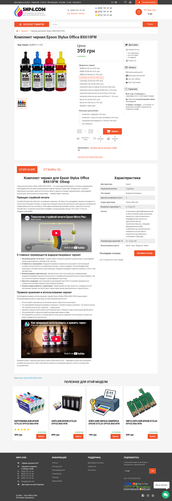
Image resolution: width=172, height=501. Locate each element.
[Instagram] (149, 496)
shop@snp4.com (28, 481)
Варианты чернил (87, 65)
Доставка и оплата (22, 2)
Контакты (77, 2)
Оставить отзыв (144, 253)
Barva (100, 148)
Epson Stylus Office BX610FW (30, 378)
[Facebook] (144, 496)
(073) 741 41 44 (105, 15)
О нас (69, 2)
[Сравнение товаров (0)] (130, 2)
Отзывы (62, 2)
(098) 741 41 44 (105, 8)
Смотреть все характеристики (90, 157)
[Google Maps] (154, 496)
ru (112, 2)
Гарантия (35, 2)
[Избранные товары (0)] (125, 2)
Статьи (43, 2)
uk (116, 2)
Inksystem (108, 148)
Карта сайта (57, 481)
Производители (58, 470)
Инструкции (53, 2)
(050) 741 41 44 (105, 11)
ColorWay (93, 148)
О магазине (56, 474)
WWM (114, 148)
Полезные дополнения (88, 111)
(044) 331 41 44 (77, 10)
